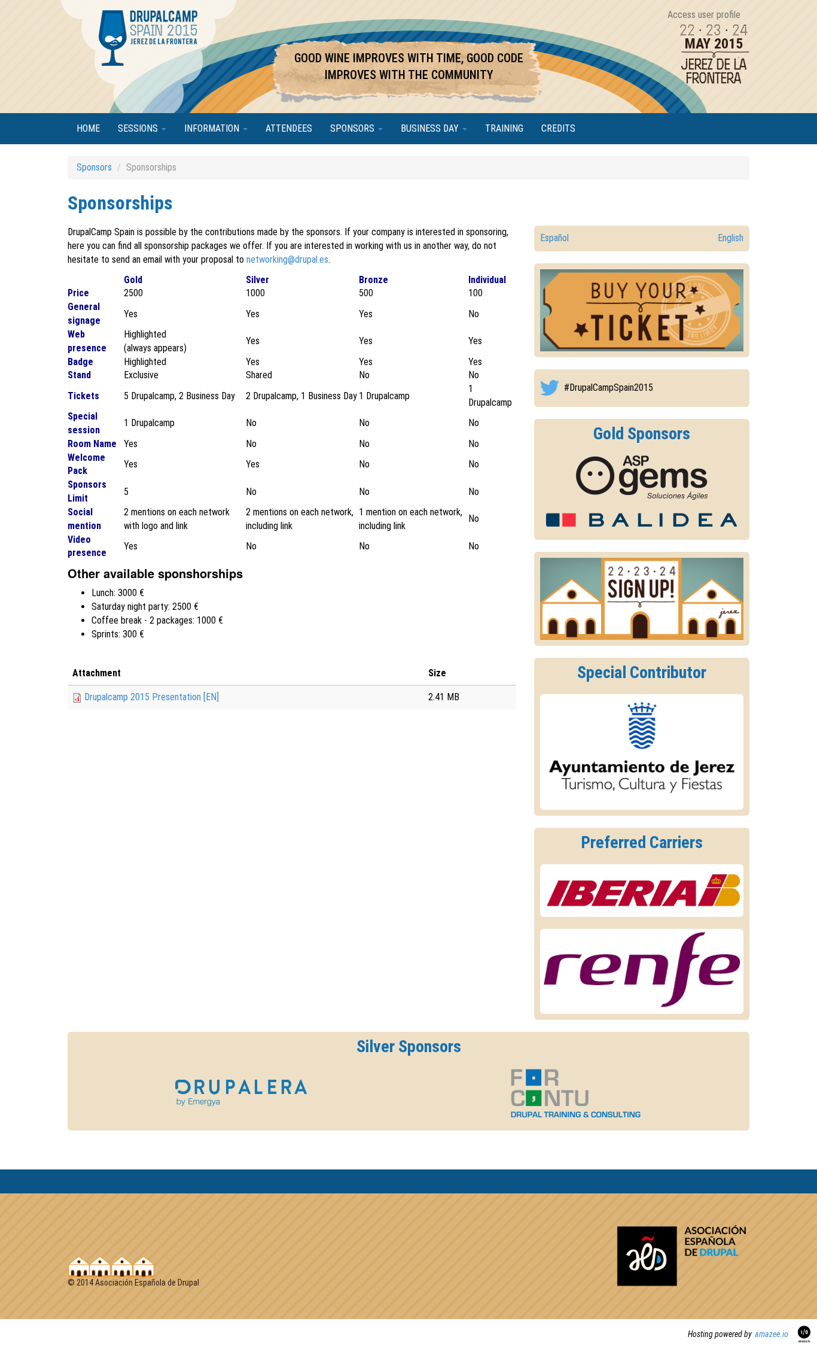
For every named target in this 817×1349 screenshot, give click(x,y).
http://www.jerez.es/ (641, 752)
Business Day (431, 128)
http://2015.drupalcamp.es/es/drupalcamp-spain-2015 (641, 310)
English (730, 238)
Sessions (139, 128)
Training (504, 128)
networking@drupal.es (287, 259)
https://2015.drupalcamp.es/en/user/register (641, 599)
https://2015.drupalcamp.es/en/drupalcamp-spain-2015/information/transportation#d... (641, 890)
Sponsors (353, 128)
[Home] (149, 75)
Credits (558, 128)
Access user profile (703, 14)
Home (88, 128)
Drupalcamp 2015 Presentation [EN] (151, 697)
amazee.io (771, 1334)
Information (213, 128)
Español (554, 238)
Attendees (289, 128)
